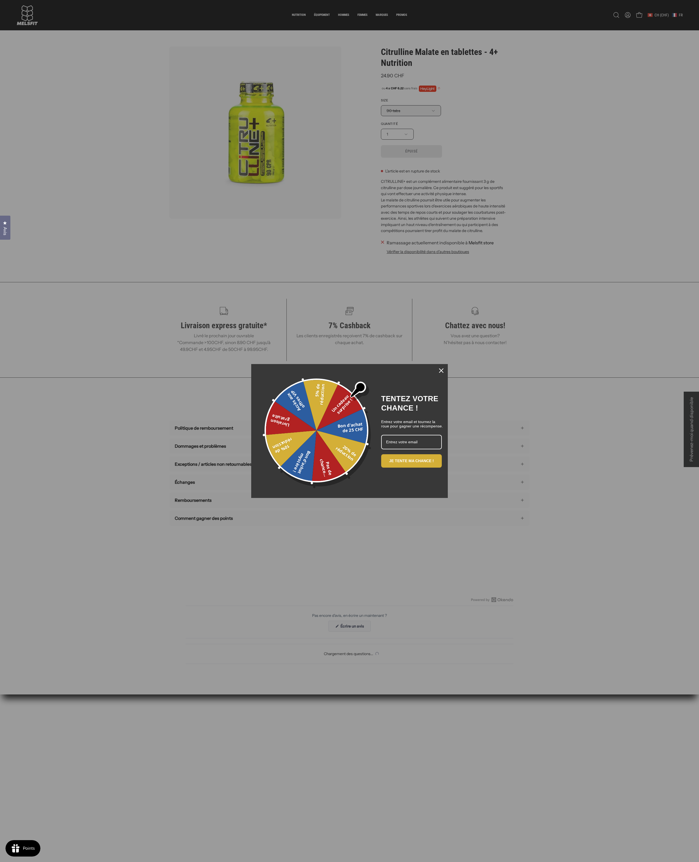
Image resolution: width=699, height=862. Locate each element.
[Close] (441, 370)
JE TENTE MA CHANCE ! (411, 461)
